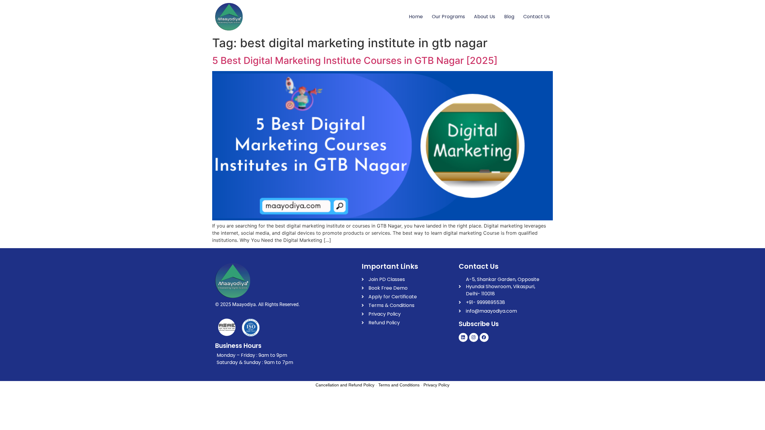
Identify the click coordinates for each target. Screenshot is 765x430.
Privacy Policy (436, 385)
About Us (484, 16)
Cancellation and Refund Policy (345, 385)
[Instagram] (473, 337)
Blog (509, 16)
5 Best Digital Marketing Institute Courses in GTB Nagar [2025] (355, 60)
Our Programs (448, 16)
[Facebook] (484, 337)
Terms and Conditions (399, 385)
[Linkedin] (463, 337)
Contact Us (536, 16)
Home (416, 16)
